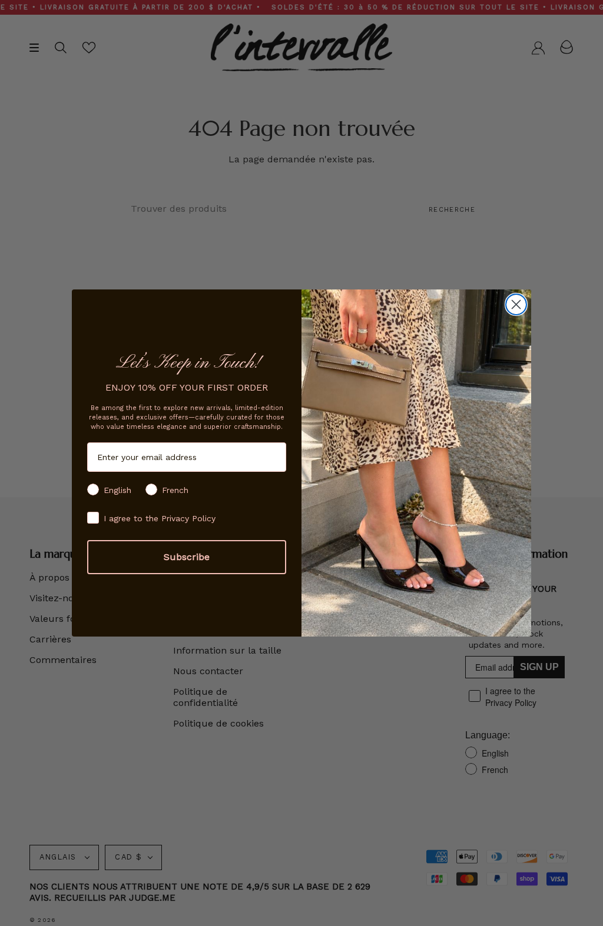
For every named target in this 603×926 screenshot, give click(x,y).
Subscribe (187, 556)
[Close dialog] (516, 304)
